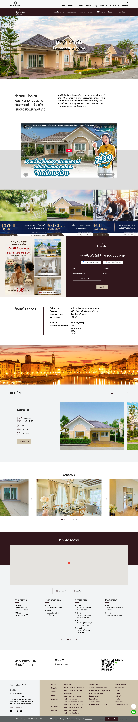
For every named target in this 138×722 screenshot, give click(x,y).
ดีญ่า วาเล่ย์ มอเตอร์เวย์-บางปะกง (74, 705)
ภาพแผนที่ (61, 591)
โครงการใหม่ (68, 684)
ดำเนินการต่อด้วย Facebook (92, 262)
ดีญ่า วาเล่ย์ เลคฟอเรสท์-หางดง (98, 688)
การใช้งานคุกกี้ (88, 719)
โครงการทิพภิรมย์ (120, 684)
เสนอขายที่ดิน (55, 699)
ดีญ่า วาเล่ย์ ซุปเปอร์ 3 (70, 699)
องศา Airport (68, 693)
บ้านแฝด (117, 693)
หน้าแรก (62, 6)
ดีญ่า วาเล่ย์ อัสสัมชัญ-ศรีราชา (73, 713)
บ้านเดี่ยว (117, 691)
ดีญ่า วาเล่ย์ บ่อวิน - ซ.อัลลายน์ (98, 705)
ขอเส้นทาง (79, 591)
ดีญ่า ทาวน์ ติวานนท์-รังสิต (96, 693)
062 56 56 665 (62, 664)
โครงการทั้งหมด (119, 688)
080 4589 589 (17, 693)
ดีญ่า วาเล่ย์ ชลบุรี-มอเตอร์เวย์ (73, 707)
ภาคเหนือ (117, 699)
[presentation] (123, 393)
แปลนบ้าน (23, 441)
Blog (95, 6)
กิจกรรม (88, 6)
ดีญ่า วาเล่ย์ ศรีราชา (94, 699)
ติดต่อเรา (125, 6)
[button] (112, 393)
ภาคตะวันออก (119, 702)
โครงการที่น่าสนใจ (94, 684)
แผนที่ (11, 707)
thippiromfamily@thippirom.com (23, 696)
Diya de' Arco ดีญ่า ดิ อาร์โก (73, 691)
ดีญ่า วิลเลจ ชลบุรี (94, 696)
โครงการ (71, 6)
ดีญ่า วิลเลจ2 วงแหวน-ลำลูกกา (73, 702)
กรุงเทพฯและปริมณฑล (121, 705)
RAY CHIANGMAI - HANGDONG (74, 688)
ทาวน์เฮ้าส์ (118, 696)
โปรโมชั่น (80, 6)
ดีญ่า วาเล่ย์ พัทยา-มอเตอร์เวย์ (73, 696)
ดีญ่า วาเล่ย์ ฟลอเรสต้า (71, 710)
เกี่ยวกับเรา (103, 6)
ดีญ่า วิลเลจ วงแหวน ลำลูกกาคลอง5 (99, 691)
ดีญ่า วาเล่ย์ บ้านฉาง (94, 702)
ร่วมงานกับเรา (114, 6)
